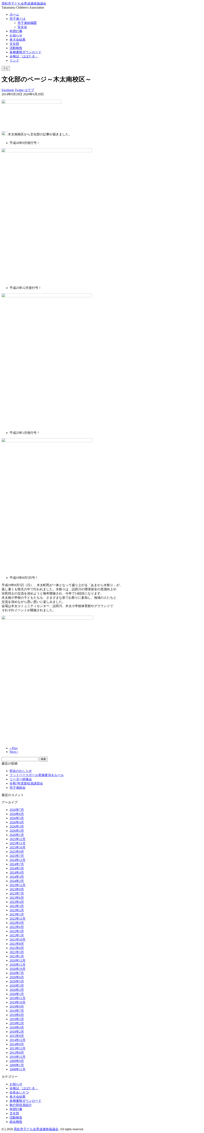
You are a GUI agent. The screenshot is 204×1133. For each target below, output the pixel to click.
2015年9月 (17, 1036)
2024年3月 (17, 876)
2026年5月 (17, 818)
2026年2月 (17, 830)
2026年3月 (17, 826)
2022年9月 (17, 922)
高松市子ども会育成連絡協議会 (24, 3)
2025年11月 (18, 843)
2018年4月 (17, 1027)
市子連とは (18, 18)
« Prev (14, 748)
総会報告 (16, 1121)
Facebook (8, 90)
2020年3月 (17, 985)
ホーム (14, 14)
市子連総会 (18, 787)
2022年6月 (17, 927)
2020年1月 (17, 994)
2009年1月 (17, 1065)
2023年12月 (18, 885)
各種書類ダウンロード (25, 52)
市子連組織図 (27, 23)
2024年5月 (17, 868)
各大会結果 (18, 39)
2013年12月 (18, 1048)
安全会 (22, 27)
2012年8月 (17, 1052)
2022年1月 (17, 935)
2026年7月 (17, 809)
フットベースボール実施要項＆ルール (37, 775)
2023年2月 (17, 910)
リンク (14, 60)
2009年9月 (17, 1061)
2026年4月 (17, 822)
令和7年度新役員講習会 (26, 783)
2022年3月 (17, 931)
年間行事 (16, 31)
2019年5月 (17, 1019)
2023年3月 (17, 906)
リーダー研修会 (21, 779)
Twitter (19, 90)
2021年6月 (17, 948)
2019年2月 (17, 1023)
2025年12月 (18, 839)
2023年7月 (17, 893)
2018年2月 (17, 1031)
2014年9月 (17, 1044)
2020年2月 (17, 989)
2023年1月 (17, 914)
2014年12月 (18, 1040)
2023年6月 (17, 897)
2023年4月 (17, 902)
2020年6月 (17, 977)
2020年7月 (17, 973)
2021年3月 (17, 952)
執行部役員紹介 (21, 1105)
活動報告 (16, 48)
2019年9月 (17, 1006)
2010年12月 (18, 1056)
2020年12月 (18, 960)
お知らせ (16, 35)
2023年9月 (17, 889)
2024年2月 (17, 881)
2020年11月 (18, 964)
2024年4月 (17, 872)
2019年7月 (17, 1010)
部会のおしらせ (21, 771)
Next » (14, 751)
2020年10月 (18, 969)
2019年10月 (18, 1002)
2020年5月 (17, 981)
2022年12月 (18, 918)
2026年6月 (17, 814)
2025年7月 (17, 855)
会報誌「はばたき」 (24, 56)
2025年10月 (18, 847)
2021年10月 (18, 939)
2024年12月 (18, 860)
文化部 (14, 43)
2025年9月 (17, 851)
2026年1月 (17, 835)
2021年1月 (17, 956)
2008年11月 (18, 1069)
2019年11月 (18, 998)
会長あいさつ (19, 1092)
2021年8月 (17, 943)
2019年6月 (17, 1015)
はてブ (29, 90)
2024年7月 (17, 864)
